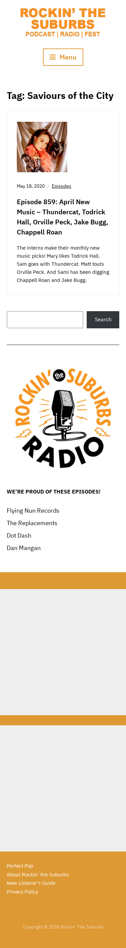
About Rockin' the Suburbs (38, 874)
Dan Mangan (24, 548)
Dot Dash (19, 535)
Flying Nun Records (33, 510)
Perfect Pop (20, 866)
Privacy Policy (22, 891)
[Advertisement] (63, 652)
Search (103, 319)
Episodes (61, 186)
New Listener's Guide (31, 883)
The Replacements (32, 523)
